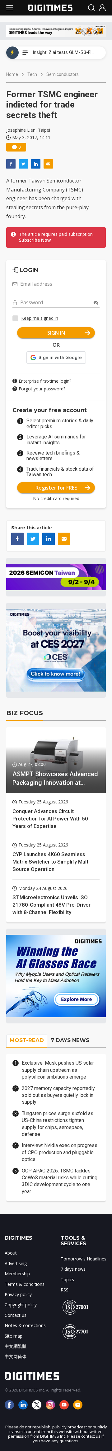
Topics (67, 1279)
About (11, 1253)
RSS (64, 1290)
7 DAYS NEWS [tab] (70, 1040)
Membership (17, 1274)
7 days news (73, 1269)
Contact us (15, 1315)
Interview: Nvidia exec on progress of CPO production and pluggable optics (59, 1152)
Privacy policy (18, 1294)
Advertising (16, 1263)
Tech (32, 74)
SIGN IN (56, 332)
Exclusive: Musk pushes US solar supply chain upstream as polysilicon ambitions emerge (58, 1070)
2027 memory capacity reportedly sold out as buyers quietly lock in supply (58, 1095)
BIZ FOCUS (24, 713)
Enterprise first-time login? (45, 381)
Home (12, 74)
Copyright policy (21, 1305)
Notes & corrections (25, 1325)
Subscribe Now (35, 240)
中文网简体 (15, 1356)
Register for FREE (56, 487)
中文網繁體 (15, 1346)
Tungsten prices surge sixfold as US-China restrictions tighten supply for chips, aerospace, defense (57, 1123)
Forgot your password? (42, 389)
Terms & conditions (24, 1284)
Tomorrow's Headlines (83, 1259)
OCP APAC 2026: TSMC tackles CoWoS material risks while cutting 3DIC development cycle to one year (59, 1181)
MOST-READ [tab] (27, 1040)
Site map (13, 1336)
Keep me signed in (39, 318)
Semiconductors (62, 74)
